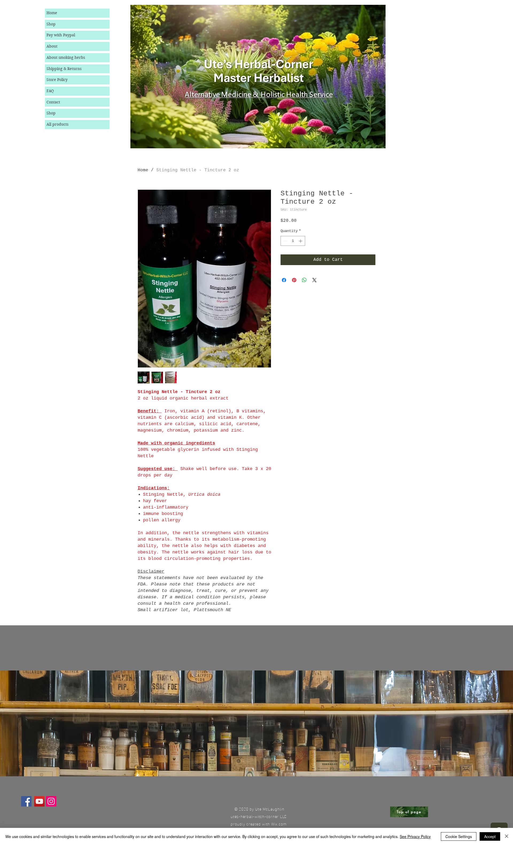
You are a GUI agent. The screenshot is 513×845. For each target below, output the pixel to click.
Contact (53, 102)
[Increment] (301, 241)
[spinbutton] (293, 241)
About (51, 46)
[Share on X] (314, 280)
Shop (51, 24)
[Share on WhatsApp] (304, 280)
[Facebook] (26, 801)
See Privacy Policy (415, 836)
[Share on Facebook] (284, 280)
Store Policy (57, 79)
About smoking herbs (65, 57)
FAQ (50, 90)
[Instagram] (51, 801)
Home (51, 12)
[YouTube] (39, 801)
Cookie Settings (458, 836)
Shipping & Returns (63, 68)
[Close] (506, 836)
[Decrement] (284, 241)
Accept (490, 836)
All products (57, 124)
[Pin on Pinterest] (294, 280)
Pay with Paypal (60, 35)
